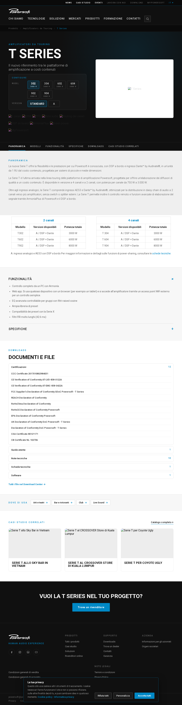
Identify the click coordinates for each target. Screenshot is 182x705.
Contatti (133, 18)
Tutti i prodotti (72, 641)
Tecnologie (36, 18)
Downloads (109, 641)
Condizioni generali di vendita (24, 672)
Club (83, 502)
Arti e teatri (40, 502)
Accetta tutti (144, 695)
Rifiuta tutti (103, 695)
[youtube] (36, 652)
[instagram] (20, 652)
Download (136, 3)
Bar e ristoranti (63, 502)
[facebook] (12, 652)
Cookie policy (45, 697)
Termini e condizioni (105, 672)
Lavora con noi (116, 3)
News (69, 3)
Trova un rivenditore (91, 607)
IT (171, 3)
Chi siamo (16, 18)
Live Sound (100, 502)
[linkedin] (28, 652)
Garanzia (108, 656)
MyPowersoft (156, 3)
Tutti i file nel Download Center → (27, 484)
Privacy (12, 701)
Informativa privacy (64, 697)
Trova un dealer (111, 646)
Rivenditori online (74, 656)
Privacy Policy (101, 677)
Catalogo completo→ (162, 522)
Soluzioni (57, 18)
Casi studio (83, 3)
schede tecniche (161, 253)
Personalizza (123, 695)
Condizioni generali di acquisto (24, 677)
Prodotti (92, 18)
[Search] (147, 19)
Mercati (75, 18)
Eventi (99, 3)
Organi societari (150, 646)
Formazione (113, 18)
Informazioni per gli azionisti (156, 641)
